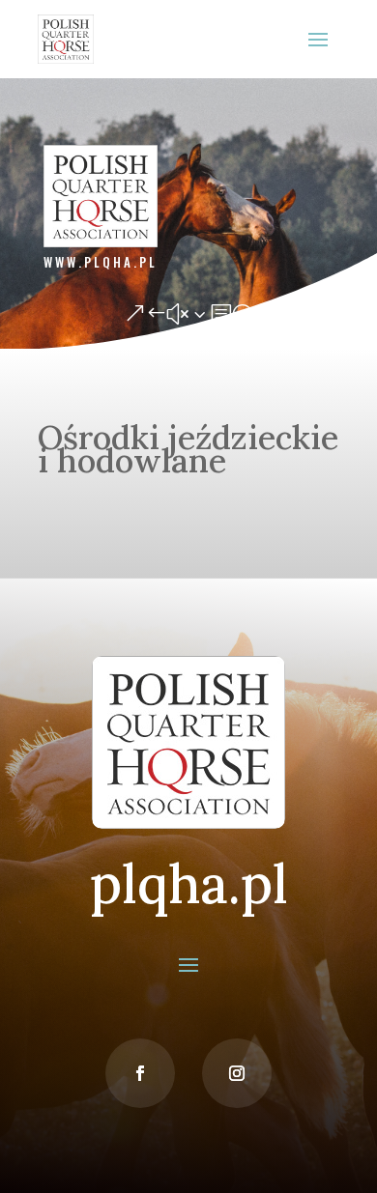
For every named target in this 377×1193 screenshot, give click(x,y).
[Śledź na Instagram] (237, 1073)
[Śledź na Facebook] (140, 1073)
